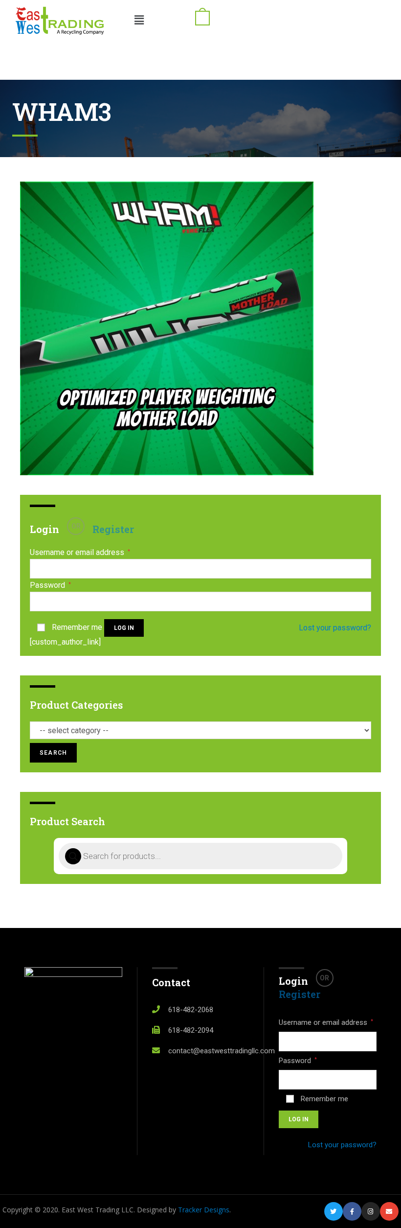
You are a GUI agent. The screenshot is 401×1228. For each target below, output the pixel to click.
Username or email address (80, 552)
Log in (124, 628)
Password (50, 585)
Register (113, 529)
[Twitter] (333, 1211)
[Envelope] (389, 1211)
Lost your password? (335, 627)
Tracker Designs (203, 1209)
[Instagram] (370, 1211)
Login (44, 529)
